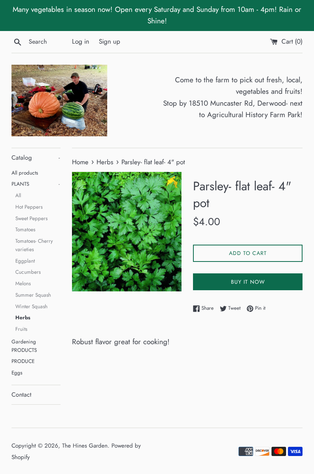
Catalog (35, 157)
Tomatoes (25, 229)
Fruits (21, 329)
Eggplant (25, 261)
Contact (21, 394)
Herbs (22, 317)
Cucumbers (28, 272)
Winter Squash (31, 306)
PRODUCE (22, 361)
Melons (23, 283)
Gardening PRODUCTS (24, 346)
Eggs (16, 372)
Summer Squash (33, 295)
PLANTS (35, 184)
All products (24, 173)
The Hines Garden (85, 445)
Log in (80, 41)
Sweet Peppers (31, 218)
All (18, 195)
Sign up (109, 41)
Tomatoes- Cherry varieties (34, 245)
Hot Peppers (29, 207)
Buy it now (248, 282)
